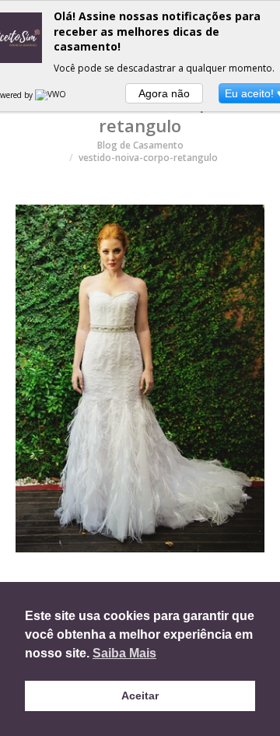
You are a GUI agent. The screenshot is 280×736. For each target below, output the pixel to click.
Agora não (164, 93)
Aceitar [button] (140, 695)
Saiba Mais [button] (124, 653)
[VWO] (51, 94)
